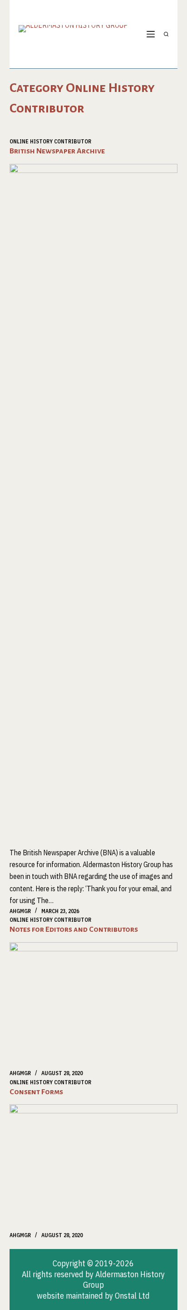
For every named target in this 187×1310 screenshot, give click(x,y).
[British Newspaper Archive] (94, 505)
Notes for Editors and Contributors (74, 929)
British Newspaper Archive (57, 151)
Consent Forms (36, 1092)
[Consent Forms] (94, 1167)
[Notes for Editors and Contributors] (94, 1005)
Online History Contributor (50, 141)
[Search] (166, 34)
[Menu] (151, 34)
